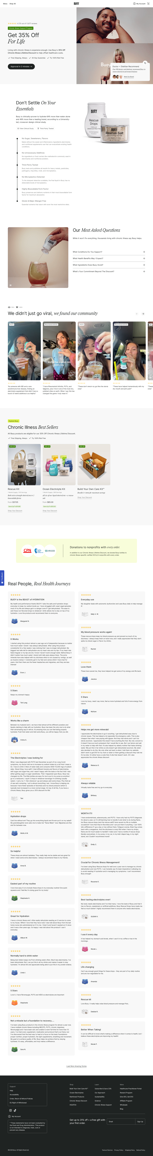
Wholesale (123, 1105)
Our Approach (100, 1093)
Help (11, 1090)
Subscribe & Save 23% (103, 1089)
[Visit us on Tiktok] (15, 1110)
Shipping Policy (130, 1150)
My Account (16, 1116)
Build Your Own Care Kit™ (79, 1089)
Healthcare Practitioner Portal (130, 1089)
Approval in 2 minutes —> (21, 66)
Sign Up (140, 1121)
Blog (121, 1109)
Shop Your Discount (15, 511)
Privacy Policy (118, 1150)
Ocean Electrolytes (76, 1093)
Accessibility (14, 1095)
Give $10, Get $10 (126, 1097)
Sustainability (100, 1097)
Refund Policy (140, 1150)
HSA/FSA (73, 1105)
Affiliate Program (126, 1101)
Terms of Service (107, 1150)
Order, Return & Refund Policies (21, 1099)
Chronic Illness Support (103, 1105)
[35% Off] (24, 464)
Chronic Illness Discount (78, 1101)
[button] (5, 4)
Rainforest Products (77, 1097)
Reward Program (126, 1093)
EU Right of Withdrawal (18, 1103)
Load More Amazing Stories (76, 1066)
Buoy (14, 1150)
